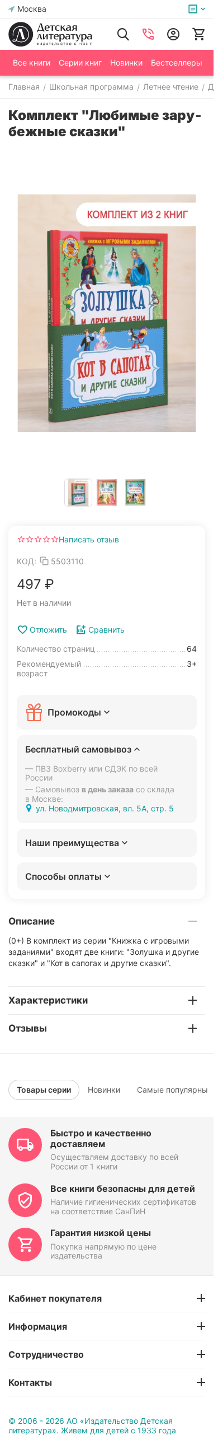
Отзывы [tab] (27, 1028)
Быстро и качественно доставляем (100, 1138)
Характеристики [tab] (48, 1000)
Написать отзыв (89, 539)
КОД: (26, 561)
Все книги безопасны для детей (122, 1188)
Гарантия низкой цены (100, 1232)
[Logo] (50, 34)
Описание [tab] (31, 921)
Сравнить (106, 629)
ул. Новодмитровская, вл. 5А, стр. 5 (105, 808)
